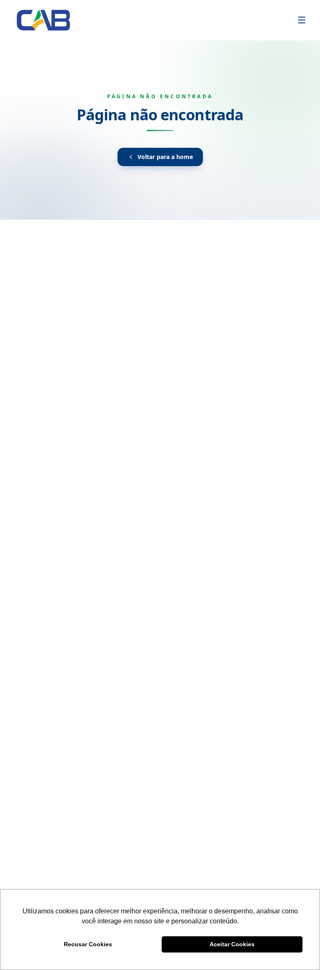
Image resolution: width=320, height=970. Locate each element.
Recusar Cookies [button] (88, 944)
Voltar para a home (165, 157)
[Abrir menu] (301, 20)
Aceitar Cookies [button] (232, 944)
